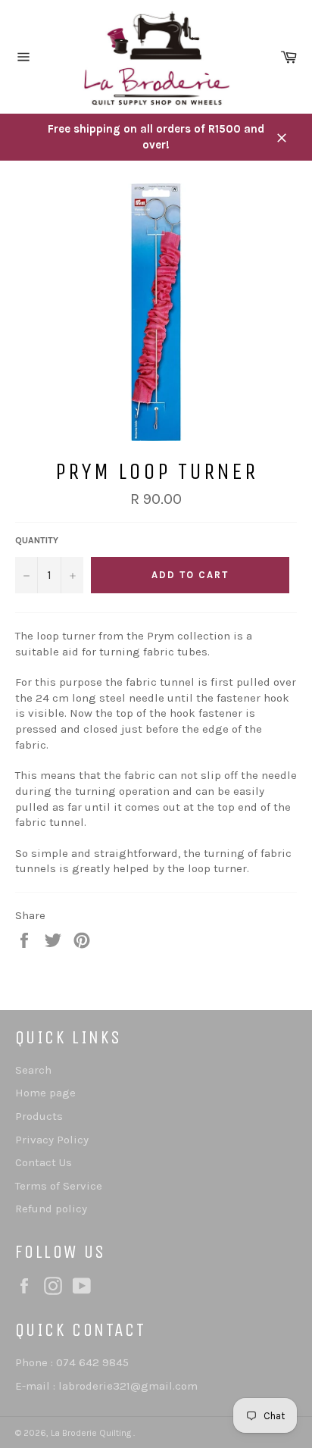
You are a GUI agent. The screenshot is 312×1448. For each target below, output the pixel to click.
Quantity (36, 540)
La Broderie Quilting (92, 1433)
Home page (45, 1092)
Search (33, 1070)
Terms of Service (58, 1186)
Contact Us (43, 1162)
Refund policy (51, 1208)
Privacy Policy (52, 1139)
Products (39, 1116)
